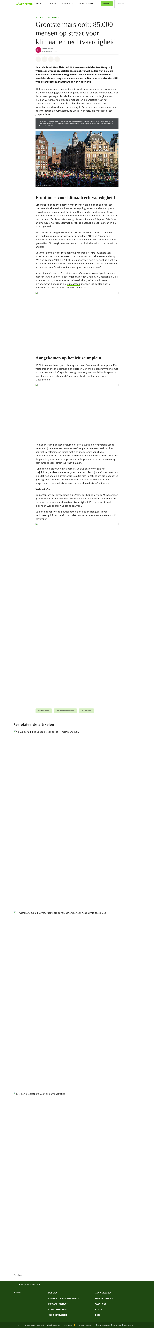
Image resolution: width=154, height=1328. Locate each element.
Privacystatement (58, 1304)
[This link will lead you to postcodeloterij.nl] (103, 1325)
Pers (97, 1315)
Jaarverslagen (103, 1293)
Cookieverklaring (57, 1309)
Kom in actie (68, 4)
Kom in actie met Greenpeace (63, 1298)
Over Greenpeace (88, 4)
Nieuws (39, 4)
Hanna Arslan (47, 49)
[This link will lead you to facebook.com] (15, 1298)
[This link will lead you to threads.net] (42, 1298)
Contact (100, 1309)
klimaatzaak (73, 284)
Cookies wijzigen (57, 1315)
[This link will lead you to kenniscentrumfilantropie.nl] (127, 1325)
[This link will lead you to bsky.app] (47, 1298)
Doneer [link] (105, 4)
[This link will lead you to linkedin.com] (24, 1298)
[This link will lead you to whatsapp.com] (33, 1298)
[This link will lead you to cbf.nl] (116, 1325)
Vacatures (100, 1304)
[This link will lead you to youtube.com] (29, 1298)
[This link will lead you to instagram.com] (20, 1298)
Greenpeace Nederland (29, 1284)
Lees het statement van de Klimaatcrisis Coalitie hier (80, 483)
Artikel (40, 18)
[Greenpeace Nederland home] (23, 4)
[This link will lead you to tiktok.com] (38, 1298)
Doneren (52, 1293)
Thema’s (52, 4)
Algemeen (53, 18)
